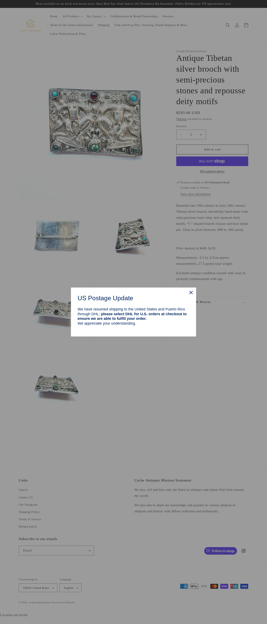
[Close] (191, 293)
